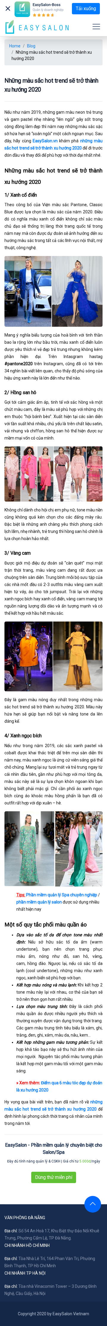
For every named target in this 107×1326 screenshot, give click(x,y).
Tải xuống (86, 8)
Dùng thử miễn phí (53, 1177)
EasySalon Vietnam (71, 1313)
